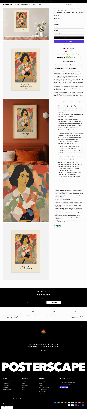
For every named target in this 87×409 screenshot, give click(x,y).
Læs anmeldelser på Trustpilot (69, 61)
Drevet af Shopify (48, 403)
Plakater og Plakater (7, 381)
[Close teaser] (13, 405)
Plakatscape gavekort (7, 389)
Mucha (23, 389)
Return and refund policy (44, 387)
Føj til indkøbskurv (69, 37)
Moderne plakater (6, 385)
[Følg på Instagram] (10, 398)
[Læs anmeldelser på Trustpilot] (69, 58)
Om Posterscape (42, 381)
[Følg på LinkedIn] (20, 398)
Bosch (23, 387)
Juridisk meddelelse (43, 389)
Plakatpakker (5, 387)
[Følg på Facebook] (3, 398)
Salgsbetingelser (42, 391)
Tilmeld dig (54, 302)
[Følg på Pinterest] (13, 398)
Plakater (17, 4)
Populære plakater (25, 4)
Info (40, 4)
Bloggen (24, 383)
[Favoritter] (75, 4)
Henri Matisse (25, 385)
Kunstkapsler (25, 381)
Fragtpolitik (41, 385)
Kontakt (40, 383)
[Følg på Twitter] (7, 398)
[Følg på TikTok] (17, 398)
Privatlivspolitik (42, 393)
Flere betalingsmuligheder (69, 44)
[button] (7, 407)
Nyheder (35, 4)
